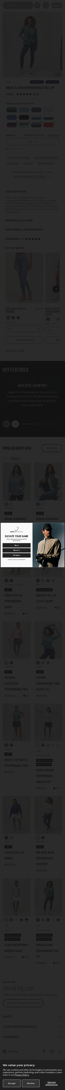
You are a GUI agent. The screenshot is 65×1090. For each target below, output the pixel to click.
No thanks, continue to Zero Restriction (16, 559)
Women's (16, 550)
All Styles (16, 555)
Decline (31, 1083)
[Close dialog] (63, 524)
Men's (16, 545)
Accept (11, 1083)
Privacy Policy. (22, 1074)
